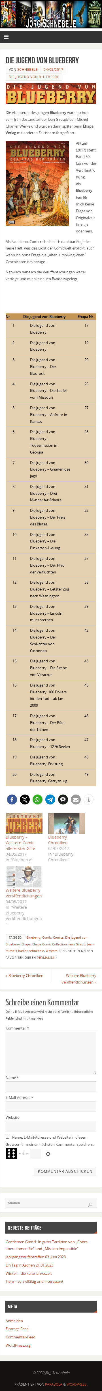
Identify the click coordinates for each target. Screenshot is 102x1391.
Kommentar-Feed (20, 1337)
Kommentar (17, 1028)
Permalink (46, 958)
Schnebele (27, 69)
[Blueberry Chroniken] (66, 823)
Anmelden (14, 1321)
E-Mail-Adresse (19, 1097)
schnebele (36, 951)
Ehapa (26, 944)
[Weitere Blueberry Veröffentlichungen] (24, 876)
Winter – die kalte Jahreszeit (29, 1273)
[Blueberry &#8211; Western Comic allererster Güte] (24, 823)
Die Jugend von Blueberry (34, 76)
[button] (12, 799)
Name (12, 1077)
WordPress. (77, 1384)
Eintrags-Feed (17, 1328)
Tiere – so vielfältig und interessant (34, 1281)
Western (52, 951)
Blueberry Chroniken (58, 839)
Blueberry (33, 937)
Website (12, 1117)
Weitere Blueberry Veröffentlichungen (24, 893)
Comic (46, 937)
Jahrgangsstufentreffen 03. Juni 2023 (36, 1257)
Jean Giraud (77, 944)
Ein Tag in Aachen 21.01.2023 (29, 1265)
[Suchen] (90, 1205)
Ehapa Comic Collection (49, 944)
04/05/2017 (53, 69)
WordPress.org (18, 1345)
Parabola (53, 1384)
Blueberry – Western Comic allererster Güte (20, 842)
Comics (58, 937)
